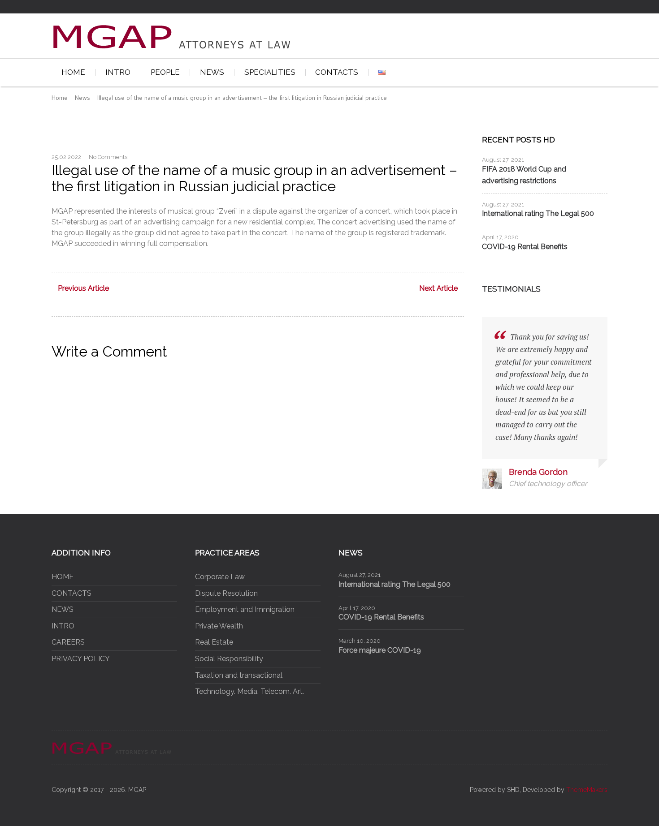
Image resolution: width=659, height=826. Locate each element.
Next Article (438, 288)
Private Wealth (219, 626)
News (82, 98)
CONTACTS (336, 72)
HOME (73, 72)
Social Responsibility (229, 658)
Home (60, 98)
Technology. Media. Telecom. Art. (249, 691)
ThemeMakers (586, 789)
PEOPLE (165, 72)
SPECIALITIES (269, 72)
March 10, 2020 (359, 640)
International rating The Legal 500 (538, 213)
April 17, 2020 (500, 237)
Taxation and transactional (238, 675)
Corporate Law (220, 576)
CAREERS (68, 642)
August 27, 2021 (503, 159)
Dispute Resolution (226, 593)
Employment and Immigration (245, 609)
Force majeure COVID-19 (379, 650)
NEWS (212, 72)
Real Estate (214, 642)
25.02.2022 (66, 157)
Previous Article (83, 288)
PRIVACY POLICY (81, 658)
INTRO (117, 72)
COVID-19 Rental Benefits (525, 246)
